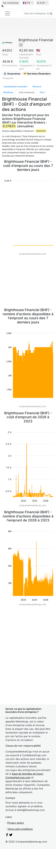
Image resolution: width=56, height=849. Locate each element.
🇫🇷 (26, 2)
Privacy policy (15, 822)
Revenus (37, 86)
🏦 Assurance (11, 73)
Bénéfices (8, 92)
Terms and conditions (20, 828)
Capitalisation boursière (15, 86)
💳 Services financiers (37, 73)
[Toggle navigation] (7, 13)
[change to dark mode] (3, 6)
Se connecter (11, 2)
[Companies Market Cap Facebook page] (7, 835)
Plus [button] (42, 92)
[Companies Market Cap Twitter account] (10, 835)
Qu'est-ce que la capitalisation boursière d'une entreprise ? (23, 710)
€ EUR (41, 2)
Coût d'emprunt (27, 92)
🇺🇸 (38, 50)
